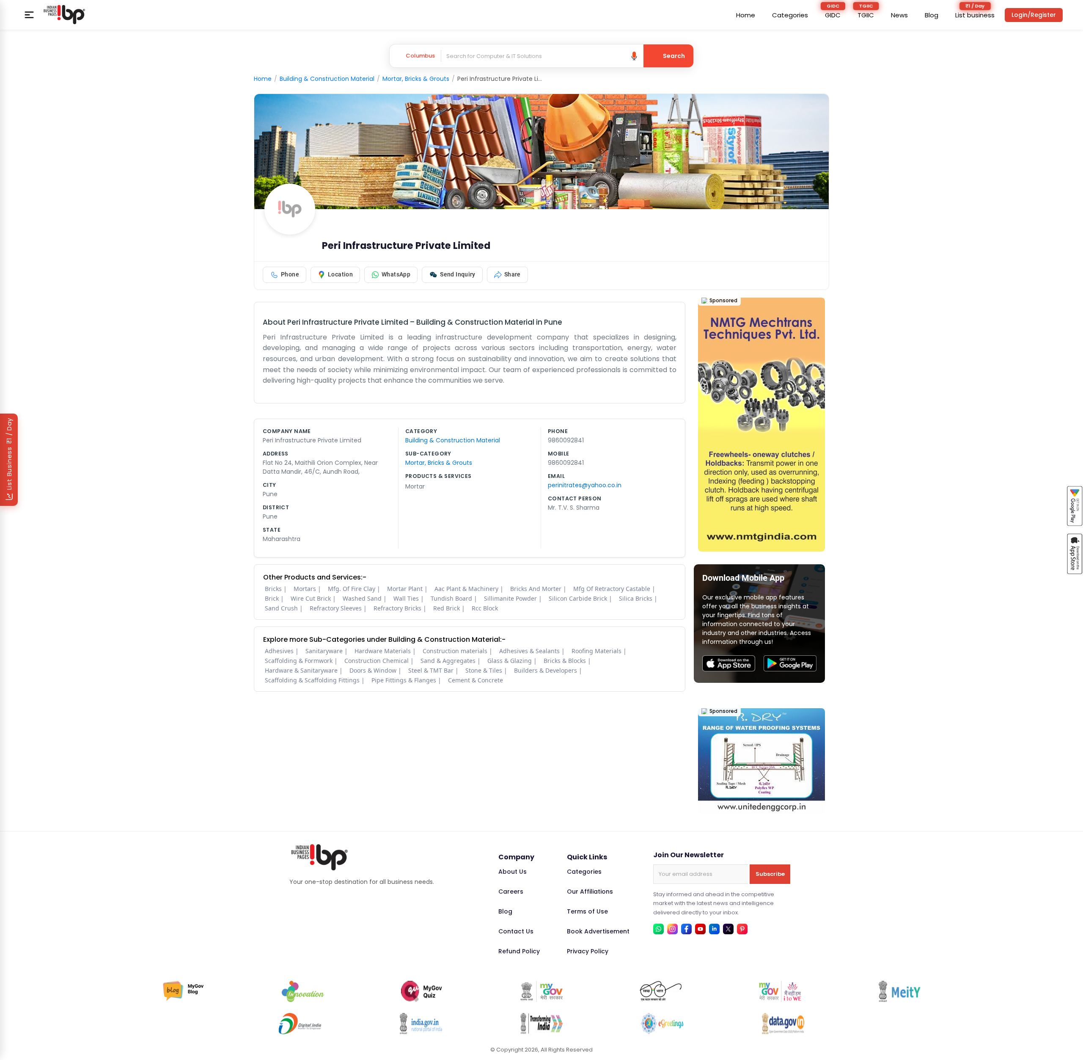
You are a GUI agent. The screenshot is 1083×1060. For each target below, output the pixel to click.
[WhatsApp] (658, 929)
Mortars (305, 589)
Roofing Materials (596, 651)
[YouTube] (700, 929)
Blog (931, 15)
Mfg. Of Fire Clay (351, 589)
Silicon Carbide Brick (578, 598)
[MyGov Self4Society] (780, 991)
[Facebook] (686, 929)
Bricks (273, 589)
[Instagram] (672, 929)
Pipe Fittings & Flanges (403, 680)
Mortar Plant (405, 589)
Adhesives (279, 651)
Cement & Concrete (475, 680)
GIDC (833, 15)
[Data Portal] (783, 1023)
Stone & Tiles (483, 670)
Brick (272, 598)
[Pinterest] (742, 929)
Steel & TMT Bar (431, 670)
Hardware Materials (383, 651)
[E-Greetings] (662, 1023)
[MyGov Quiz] (422, 991)
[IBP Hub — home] (64, 14)
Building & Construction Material (327, 79)
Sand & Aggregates (448, 661)
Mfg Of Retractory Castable (611, 589)
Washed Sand (362, 598)
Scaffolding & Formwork (299, 661)
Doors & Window (372, 670)
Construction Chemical (376, 661)
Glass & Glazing (509, 661)
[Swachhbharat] (661, 991)
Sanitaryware (324, 651)
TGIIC (866, 15)
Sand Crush (281, 608)
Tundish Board (451, 598)
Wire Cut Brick (311, 598)
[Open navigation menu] (29, 15)
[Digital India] (300, 1023)
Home (745, 15)
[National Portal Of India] (421, 1023)
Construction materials (455, 651)
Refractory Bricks (397, 608)
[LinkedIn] (714, 929)
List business (975, 15)
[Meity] (899, 991)
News (899, 15)
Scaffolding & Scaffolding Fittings (312, 680)
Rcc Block (485, 608)
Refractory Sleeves (336, 608)
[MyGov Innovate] (303, 991)
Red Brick (446, 608)
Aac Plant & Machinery (466, 589)
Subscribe (770, 874)
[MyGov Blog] (183, 991)
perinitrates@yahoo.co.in (584, 485)
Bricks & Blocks (565, 661)
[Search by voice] (634, 55)
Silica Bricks (635, 598)
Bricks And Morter (535, 589)
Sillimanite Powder (510, 598)
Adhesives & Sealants (529, 651)
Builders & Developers (545, 670)
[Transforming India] (541, 1023)
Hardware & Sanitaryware (301, 670)
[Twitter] (728, 929)
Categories (790, 15)
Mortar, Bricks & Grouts (415, 79)
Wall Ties (406, 598)
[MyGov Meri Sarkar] (541, 991)
